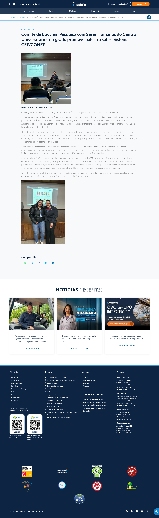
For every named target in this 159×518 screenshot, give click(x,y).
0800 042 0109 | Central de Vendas (94, 405)
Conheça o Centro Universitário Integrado (61, 380)
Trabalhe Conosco (53, 406)
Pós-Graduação (16, 383)
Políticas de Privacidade (55, 409)
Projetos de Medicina (54, 395)
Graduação (15, 380)
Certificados (15, 398)
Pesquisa (86, 386)
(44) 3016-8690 (128, 433)
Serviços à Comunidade (55, 386)
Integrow (85, 372)
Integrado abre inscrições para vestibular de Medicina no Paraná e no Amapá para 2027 (79, 339)
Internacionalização (89, 380)
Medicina (14, 377)
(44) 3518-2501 (129, 389)
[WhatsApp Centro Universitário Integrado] (39, 4)
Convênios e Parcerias (54, 400)
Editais (13, 395)
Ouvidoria (86, 411)
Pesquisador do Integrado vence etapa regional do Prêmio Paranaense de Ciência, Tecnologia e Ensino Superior (31, 339)
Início (13, 17)
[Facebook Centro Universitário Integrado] (127, 511)
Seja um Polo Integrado (55, 403)
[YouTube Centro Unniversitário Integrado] (142, 511)
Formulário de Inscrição (19, 389)
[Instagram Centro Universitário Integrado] (10, 4)
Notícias (22, 17)
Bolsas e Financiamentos (19, 392)
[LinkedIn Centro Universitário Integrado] (13, 4)
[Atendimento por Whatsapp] (156, 511)
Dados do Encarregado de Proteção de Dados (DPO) (62, 413)
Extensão (86, 383)
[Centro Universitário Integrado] (79, 4)
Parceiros (14, 386)
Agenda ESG (87, 377)
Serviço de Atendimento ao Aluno (94, 408)
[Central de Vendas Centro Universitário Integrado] (36, 4)
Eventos (49, 389)
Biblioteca (50, 392)
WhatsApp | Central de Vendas (93, 399)
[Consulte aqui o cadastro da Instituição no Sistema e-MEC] (17, 423)
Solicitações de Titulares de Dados (58, 417)
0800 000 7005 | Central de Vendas (94, 402)
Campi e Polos (52, 383)
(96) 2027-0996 (128, 419)
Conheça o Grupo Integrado (56, 377)
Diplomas (14, 400)
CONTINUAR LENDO (32, 349)
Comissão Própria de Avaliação (57, 398)
